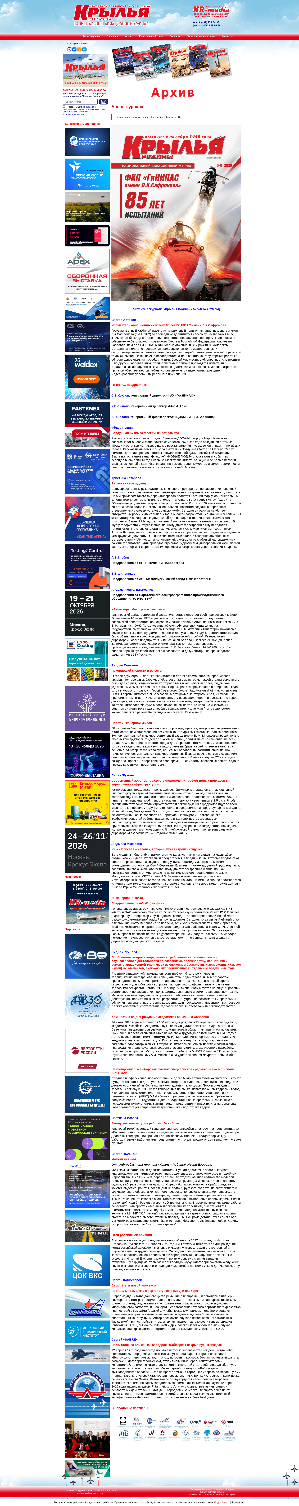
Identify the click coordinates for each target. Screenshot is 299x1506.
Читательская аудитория (201, 36)
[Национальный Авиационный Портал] (87, 923)
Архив (128, 36)
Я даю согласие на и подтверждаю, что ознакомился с (84, 110)
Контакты (227, 36)
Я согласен (237, 1502)
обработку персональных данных (79, 108)
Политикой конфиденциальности (76, 113)
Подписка (175, 36)
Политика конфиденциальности (89, 1493)
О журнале (112, 36)
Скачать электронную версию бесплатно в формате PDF (149, 117)
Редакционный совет (151, 36)
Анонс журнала (91, 36)
